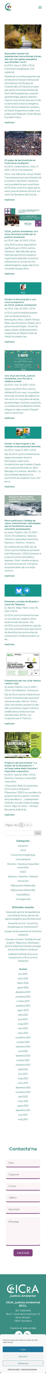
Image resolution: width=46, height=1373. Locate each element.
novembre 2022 (23, 1091)
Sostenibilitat (23, 894)
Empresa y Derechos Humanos (20, 542)
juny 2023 (23, 1073)
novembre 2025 (23, 996)
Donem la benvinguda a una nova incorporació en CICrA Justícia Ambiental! (21, 302)
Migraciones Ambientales (23, 885)
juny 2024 (23, 1051)
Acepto (23, 1349)
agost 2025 (23, 1010)
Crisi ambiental (25, 169)
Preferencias (23, 1363)
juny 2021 (23, 1114)
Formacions (32, 690)
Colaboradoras (21, 166)
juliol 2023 (23, 1069)
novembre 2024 (23, 1037)
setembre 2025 (23, 1005)
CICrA (10, 65)
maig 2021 (23, 1119)
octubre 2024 (23, 1041)
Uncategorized (23, 899)
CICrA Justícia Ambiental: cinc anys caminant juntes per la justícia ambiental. (21, 234)
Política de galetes (14, 1369)
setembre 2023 (23, 1064)
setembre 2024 (23, 1046)
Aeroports (23, 845)
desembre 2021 (23, 1110)
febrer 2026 (23, 982)
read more (9, 122)
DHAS (23, 871)
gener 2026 (23, 987)
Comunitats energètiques (17, 68)
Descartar (23, 1356)
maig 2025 (23, 1023)
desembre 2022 (23, 1087)
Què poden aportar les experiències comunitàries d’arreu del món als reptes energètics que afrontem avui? (23, 915)
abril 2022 (23, 1096)
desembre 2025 (23, 991)
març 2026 (23, 978)
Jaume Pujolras (14, 532)
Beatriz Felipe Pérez (18, 607)
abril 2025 (23, 1028)
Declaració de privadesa (29, 1369)
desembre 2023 (23, 1055)
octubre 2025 (23, 1001)
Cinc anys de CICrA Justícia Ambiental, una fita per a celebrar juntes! (20, 379)
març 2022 (23, 1101)
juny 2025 (23, 1019)
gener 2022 (23, 1105)
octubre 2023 (23, 1060)
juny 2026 (23, 973)
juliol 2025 (23, 1014)
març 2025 (23, 1032)
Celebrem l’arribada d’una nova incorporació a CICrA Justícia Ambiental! (23, 957)
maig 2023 (23, 1078)
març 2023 (23, 1082)
